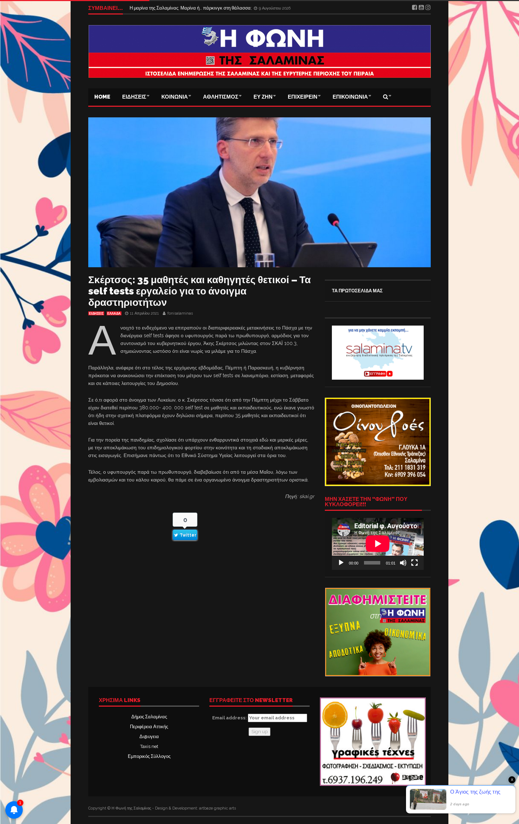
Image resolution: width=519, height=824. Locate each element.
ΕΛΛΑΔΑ (114, 313)
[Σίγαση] (403, 562)
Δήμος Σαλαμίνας (149, 716)
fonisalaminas (180, 313)
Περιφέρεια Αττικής (149, 726)
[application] (378, 543)
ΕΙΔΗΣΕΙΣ (134, 97)
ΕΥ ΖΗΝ (263, 97)
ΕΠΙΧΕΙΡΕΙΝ (302, 97)
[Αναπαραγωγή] (341, 562)
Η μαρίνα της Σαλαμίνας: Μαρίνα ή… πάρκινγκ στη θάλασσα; (191, 10)
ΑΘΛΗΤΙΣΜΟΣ (220, 97)
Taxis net (149, 746)
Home (102, 97)
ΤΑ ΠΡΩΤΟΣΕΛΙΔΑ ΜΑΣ (357, 290)
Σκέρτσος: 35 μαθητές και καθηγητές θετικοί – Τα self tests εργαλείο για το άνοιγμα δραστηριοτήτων (199, 291)
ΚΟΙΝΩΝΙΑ (174, 97)
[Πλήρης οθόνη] (414, 562)
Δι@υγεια (149, 736)
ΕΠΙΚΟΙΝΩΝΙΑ (350, 97)
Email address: (230, 717)
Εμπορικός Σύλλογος (149, 756)
